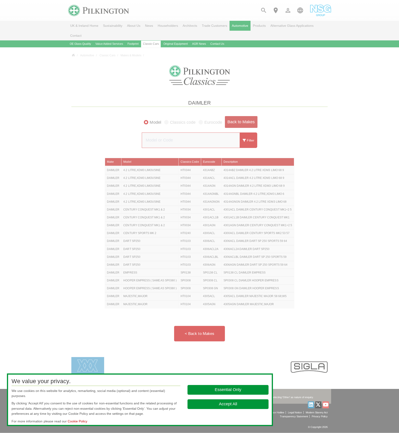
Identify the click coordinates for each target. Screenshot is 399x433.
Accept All (228, 404)
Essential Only (228, 389)
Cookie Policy (77, 421)
